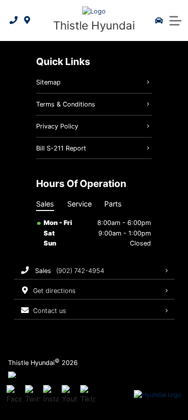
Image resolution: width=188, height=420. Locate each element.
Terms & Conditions (65, 104)
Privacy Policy (57, 126)
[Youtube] (69, 395)
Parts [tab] (113, 204)
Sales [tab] (45, 204)
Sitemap (48, 82)
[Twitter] (32, 395)
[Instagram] (50, 395)
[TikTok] (87, 395)
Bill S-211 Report (61, 148)
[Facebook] (14, 395)
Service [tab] (79, 204)
